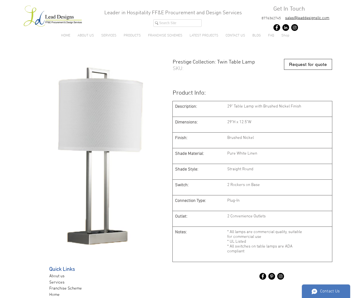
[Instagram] (294, 27)
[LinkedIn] (285, 27)
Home (54, 294)
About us (56, 276)
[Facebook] (276, 27)
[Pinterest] (271, 276)
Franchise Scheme (65, 288)
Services (56, 282)
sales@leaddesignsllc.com (307, 18)
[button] (132, 35)
